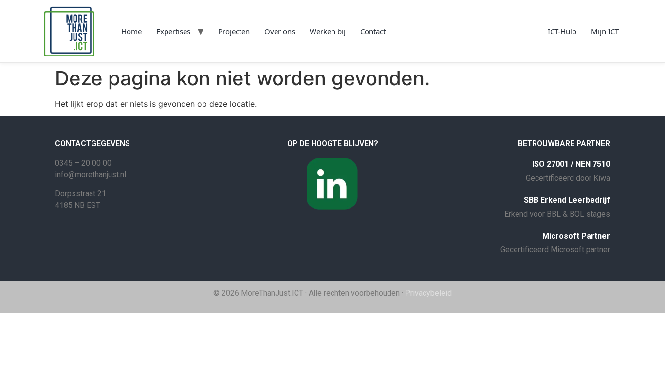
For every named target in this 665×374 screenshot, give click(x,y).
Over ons (279, 31)
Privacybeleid (428, 293)
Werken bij (328, 31)
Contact (373, 31)
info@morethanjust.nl (90, 174)
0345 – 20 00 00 (83, 163)
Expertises (173, 31)
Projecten (234, 31)
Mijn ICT (605, 31)
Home (131, 31)
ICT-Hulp (562, 31)
